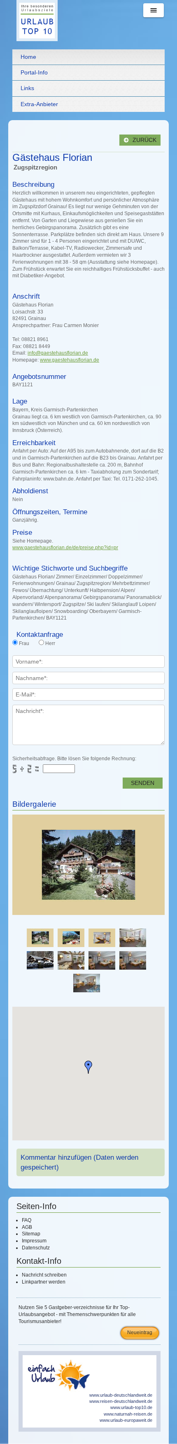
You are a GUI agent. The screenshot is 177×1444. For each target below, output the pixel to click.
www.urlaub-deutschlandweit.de (120, 1395)
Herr (50, 643)
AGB (27, 1227)
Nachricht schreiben (44, 1275)
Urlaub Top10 (37, 20)
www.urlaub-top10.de (131, 1407)
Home (28, 56)
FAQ (26, 1220)
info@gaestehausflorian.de (58, 353)
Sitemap (31, 1234)
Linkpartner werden (43, 1282)
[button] (88, 1067)
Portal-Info (34, 72)
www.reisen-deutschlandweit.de (120, 1401)
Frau (24, 643)
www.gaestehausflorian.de (69, 360)
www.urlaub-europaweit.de (126, 1420)
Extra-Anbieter (39, 104)
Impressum (34, 1241)
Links (27, 88)
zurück (143, 140)
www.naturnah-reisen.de (128, 1413)
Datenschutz (36, 1248)
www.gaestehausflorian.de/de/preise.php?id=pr (65, 547)
